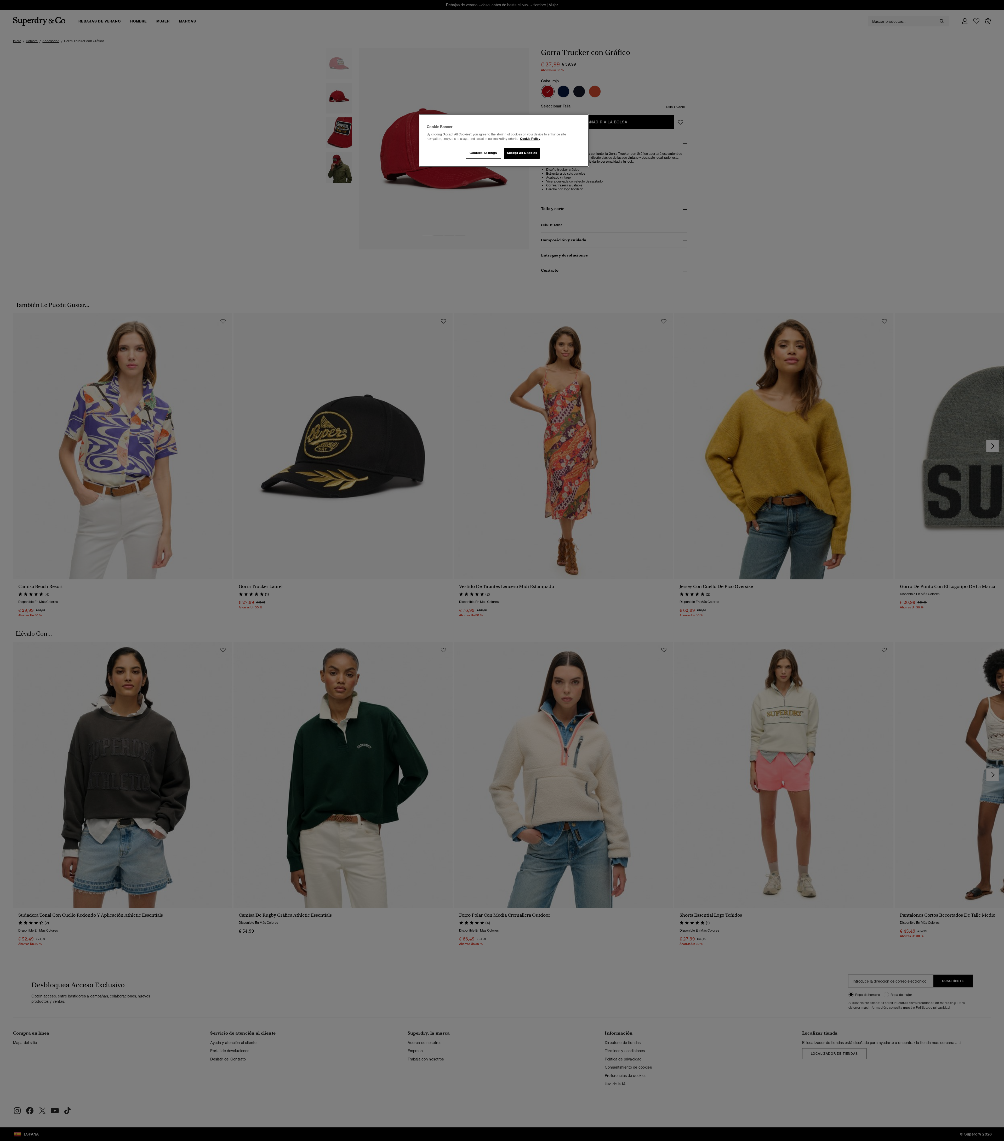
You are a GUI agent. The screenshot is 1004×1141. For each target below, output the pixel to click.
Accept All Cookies (522, 153)
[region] (504, 140)
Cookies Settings (483, 153)
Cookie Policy (530, 139)
